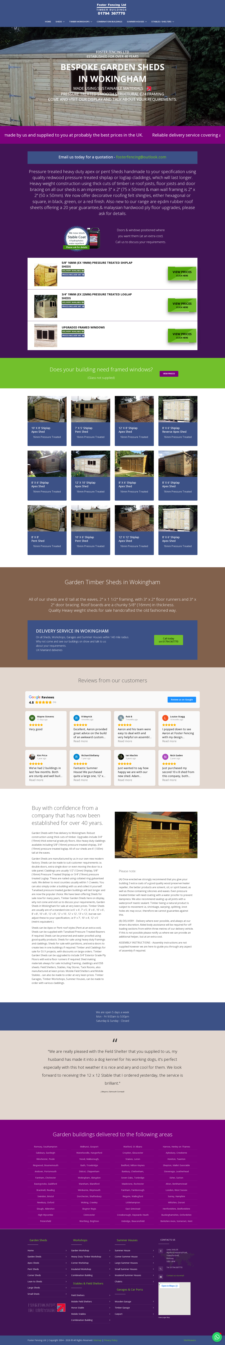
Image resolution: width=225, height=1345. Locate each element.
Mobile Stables (78, 1313)
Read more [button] (80, 741)
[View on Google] (32, 718)
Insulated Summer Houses (128, 1275)
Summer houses (135, 21)
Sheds (59, 21)
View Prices (182, 273)
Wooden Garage (123, 1301)
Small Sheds (33, 1293)
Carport (118, 1313)
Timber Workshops (79, 21)
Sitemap (97, 1340)
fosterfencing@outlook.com (141, 156)
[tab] (112, 273)
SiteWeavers (190, 1340)
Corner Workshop (80, 1262)
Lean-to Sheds (35, 1281)
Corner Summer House (126, 1256)
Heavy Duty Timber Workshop (86, 1256)
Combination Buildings (109, 21)
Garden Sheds (34, 1256)
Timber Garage (122, 1307)
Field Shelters (77, 1295)
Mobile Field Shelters (81, 1301)
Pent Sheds (33, 1269)
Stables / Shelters (161, 21)
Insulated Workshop (81, 1269)
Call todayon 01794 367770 (168, 640)
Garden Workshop (80, 1250)
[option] (112, 1071)
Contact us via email (175, 1275)
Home (48, 21)
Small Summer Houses (126, 1269)
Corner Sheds (34, 1275)
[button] (112, 273)
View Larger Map (164, 1317)
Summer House (122, 1250)
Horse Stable (77, 1307)
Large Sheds (34, 1287)
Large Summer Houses (126, 1262)
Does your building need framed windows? (101, 373)
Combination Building (82, 1275)
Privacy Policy (110, 1340)
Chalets (118, 1281)
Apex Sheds (33, 1262)
